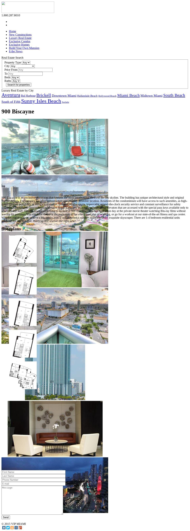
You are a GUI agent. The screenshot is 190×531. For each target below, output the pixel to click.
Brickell (43, 95)
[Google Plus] (20, 527)
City (6, 66)
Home (12, 31)
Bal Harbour (28, 95)
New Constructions (20, 34)
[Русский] (10, 24)
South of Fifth (10, 102)
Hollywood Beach (107, 96)
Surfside (65, 102)
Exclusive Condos (19, 41)
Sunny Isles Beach (41, 101)
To (6, 73)
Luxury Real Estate (20, 38)
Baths (7, 80)
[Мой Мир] (16, 527)
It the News (15, 51)
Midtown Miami (151, 95)
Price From (10, 69)
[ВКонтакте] (4, 527)
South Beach (174, 95)
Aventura (10, 95)
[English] (10, 21)
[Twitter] (8, 527)
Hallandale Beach (87, 95)
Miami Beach (128, 95)
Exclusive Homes (19, 44)
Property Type (12, 62)
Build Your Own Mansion (24, 48)
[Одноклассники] (12, 527)
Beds (7, 77)
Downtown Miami (64, 95)
